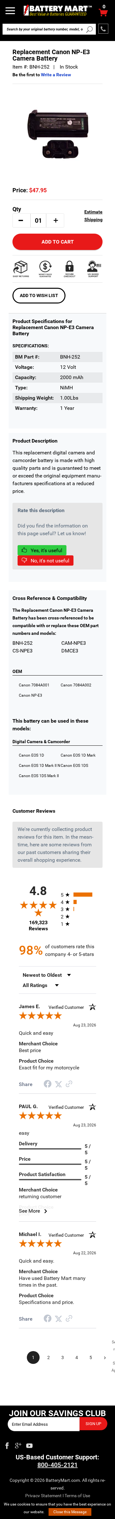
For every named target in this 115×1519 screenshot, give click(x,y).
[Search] (89, 29)
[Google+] (18, 1444)
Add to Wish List (39, 295)
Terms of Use (77, 1495)
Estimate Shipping (93, 215)
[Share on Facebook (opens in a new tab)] (47, 1085)
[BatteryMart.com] (57, 10)
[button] (21, 220)
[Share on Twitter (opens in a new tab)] (58, 1084)
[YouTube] (29, 1444)
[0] (103, 14)
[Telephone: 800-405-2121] (103, 29)
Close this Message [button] (70, 1512)
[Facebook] (7, 1444)
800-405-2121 (57, 1465)
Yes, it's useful (45, 550)
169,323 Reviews (38, 925)
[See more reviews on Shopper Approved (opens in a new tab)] (69, 1084)
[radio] (78, 894)
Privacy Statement (43, 1495)
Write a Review (56, 74)
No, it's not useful (49, 561)
